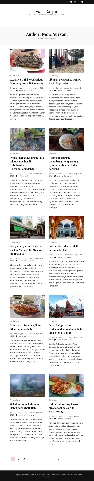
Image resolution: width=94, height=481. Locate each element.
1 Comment (23, 176)
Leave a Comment (26, 90)
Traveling (53, 75)
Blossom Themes (69, 474)
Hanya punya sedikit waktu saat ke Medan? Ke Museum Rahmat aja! (26, 250)
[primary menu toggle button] (47, 24)
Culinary (14, 75)
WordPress (48, 477)
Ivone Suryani (47, 11)
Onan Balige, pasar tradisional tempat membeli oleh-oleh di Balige (65, 329)
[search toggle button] (82, 2)
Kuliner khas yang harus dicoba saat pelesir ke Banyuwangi (63, 407)
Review (52, 153)
